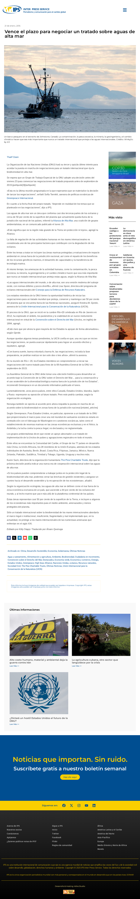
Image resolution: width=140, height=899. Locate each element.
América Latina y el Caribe (109, 830)
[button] (9, 538)
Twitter (55, 834)
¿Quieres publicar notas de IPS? (22, 841)
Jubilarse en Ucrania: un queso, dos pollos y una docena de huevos (129, 262)
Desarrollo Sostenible (37, 551)
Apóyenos (11, 837)
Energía (94, 560)
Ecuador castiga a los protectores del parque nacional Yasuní (115, 235)
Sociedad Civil (14, 566)
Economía (52, 551)
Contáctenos (13, 834)
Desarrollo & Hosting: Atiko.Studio (70, 886)
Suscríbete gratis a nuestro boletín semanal (70, 768)
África (100, 826)
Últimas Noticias (77, 551)
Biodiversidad (68, 557)
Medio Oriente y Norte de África (112, 845)
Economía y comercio (80, 560)
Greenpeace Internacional (20, 198)
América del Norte (105, 834)
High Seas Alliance (43, 563)
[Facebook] (63, 805)
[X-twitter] (71, 805)
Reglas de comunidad (62, 845)
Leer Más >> (115, 246)
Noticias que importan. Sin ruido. (70, 759)
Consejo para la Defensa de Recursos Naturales (60, 290)
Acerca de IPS (13, 826)
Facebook (56, 837)
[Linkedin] (94, 805)
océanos (74, 563)
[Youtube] (86, 805)
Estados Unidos (15, 563)
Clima (23, 551)
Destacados (48, 560)
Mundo (100, 849)
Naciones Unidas (61, 563)
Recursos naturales (87, 563)
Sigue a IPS (57, 826)
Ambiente (56, 557)
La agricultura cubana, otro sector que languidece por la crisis (95, 661)
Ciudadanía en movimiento (87, 557)
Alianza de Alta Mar (63, 220)
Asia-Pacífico (103, 837)
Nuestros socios (14, 830)
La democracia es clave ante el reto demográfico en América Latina (129, 235)
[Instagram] (78, 805)
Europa (100, 841)
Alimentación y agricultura (39, 557)
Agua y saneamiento (17, 557)
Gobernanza (63, 551)
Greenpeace (28, 563)
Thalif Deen (13, 157)
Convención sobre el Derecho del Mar (54, 320)
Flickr (54, 841)
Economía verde (62, 560)
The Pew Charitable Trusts (74, 460)
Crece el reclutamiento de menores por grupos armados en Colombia (117, 264)
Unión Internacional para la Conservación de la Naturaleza (50, 306)
